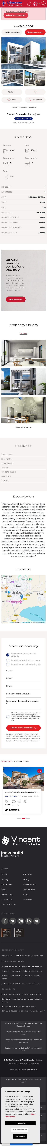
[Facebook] (4, 921)
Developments (30, 885)
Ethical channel (8, 905)
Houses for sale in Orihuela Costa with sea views (23, 1049)
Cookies (22, 1064)
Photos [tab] (23, 334)
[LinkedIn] (28, 921)
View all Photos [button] (23, 427)
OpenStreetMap (25, 622)
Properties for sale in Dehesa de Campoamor (21, 967)
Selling (26, 880)
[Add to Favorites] (39, 771)
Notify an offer (12, 32)
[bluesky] (36, 921)
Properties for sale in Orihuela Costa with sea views (23, 1041)
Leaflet (11, 622)
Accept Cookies (20, 1123)
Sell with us (15, 299)
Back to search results (23, 107)
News (4, 889)
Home (4, 874)
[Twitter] (12, 921)
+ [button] (5, 578)
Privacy (12, 1064)
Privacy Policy (15, 716)
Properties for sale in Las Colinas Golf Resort (21, 983)
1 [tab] (19, 818)
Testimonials (29, 889)
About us (27, 874)
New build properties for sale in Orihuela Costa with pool (23, 1025)
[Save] (35, 92)
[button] (11, 100)
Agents (26, 895)
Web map (34, 1064)
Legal (39, 1060)
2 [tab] (23, 818)
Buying (4, 880)
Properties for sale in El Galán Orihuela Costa (21, 971)
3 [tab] (28, 818)
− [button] (5, 581)
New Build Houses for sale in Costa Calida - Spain (23, 1011)
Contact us (6, 899)
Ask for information (21, 728)
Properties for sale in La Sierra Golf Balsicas (21, 995)
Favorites (27, 899)
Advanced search (16, 15)
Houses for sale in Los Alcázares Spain (18, 1007)
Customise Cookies (20, 1130)
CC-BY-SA (41, 622)
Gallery (11, 92)
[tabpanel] (23, 791)
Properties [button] (6, 885)
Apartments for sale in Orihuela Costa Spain (23, 1081)
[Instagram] (20, 921)
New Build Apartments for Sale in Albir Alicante (22, 956)
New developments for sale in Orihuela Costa (23, 1033)
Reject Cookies (20, 1136)
